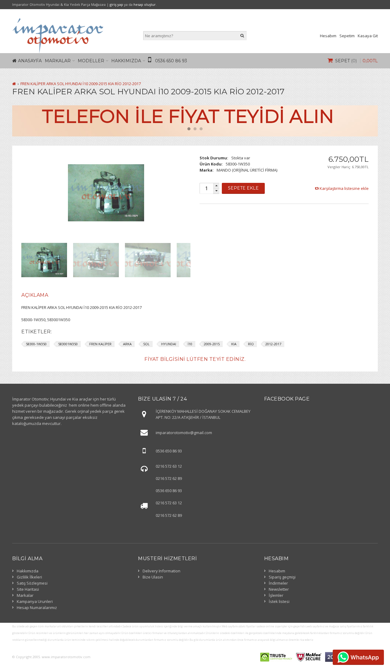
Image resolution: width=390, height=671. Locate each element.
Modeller (91, 60)
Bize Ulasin (153, 577)
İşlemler (276, 595)
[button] (216, 185)
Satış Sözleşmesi (32, 583)
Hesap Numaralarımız (37, 607)
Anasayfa (30, 60)
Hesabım (328, 35)
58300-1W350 (36, 344)
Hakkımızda (126, 60)
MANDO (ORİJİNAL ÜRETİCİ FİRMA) (247, 170)
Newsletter (279, 589)
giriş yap (116, 4)
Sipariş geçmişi (282, 577)
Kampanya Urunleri (35, 601)
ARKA (127, 344)
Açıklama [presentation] (34, 295)
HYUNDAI (168, 344)
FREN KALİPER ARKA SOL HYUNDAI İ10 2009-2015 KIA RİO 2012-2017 (80, 83)
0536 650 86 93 (171, 60)
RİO (251, 344)
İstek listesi (279, 601)
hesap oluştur (144, 4)
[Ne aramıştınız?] (242, 35)
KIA (233, 344)
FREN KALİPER (100, 344)
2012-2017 (273, 344)
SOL (146, 344)
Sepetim (347, 35)
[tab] (34, 295)
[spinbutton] (206, 188)
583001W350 (68, 344)
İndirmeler (278, 583)
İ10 (190, 344)
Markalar (58, 60)
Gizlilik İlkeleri (29, 577)
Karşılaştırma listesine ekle (344, 188)
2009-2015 (212, 344)
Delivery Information (161, 571)
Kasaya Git (368, 35)
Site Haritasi (28, 589)
